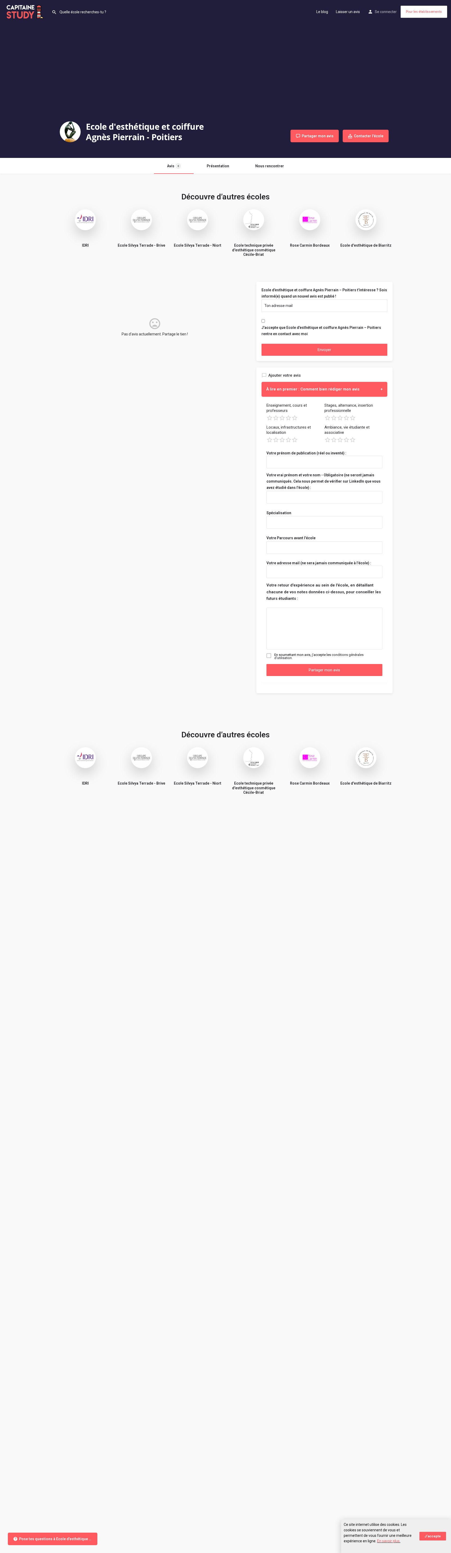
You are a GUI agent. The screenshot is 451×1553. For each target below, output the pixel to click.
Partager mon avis (324, 670)
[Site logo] (26, 11)
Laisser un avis (348, 12)
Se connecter (386, 12)
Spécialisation (278, 513)
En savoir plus (388, 1541)
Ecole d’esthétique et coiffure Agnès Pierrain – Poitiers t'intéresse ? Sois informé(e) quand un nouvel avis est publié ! (324, 293)
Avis (173, 166)
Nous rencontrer (269, 166)
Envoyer (324, 349)
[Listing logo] (70, 131)
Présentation (218, 166)
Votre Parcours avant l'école (291, 538)
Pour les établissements (424, 12)
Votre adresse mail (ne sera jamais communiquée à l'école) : (318, 563)
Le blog (322, 12)
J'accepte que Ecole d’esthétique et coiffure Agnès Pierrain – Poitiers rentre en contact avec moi (321, 330)
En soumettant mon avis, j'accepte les (319, 656)
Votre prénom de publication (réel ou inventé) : (306, 453)
